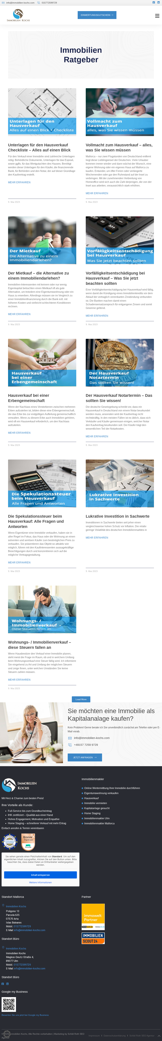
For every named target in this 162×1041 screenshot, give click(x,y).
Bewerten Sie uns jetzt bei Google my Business (25, 1015)
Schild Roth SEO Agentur (141, 1035)
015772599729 (22, 926)
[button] (157, 15)
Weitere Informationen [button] (40, 882)
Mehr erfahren (19, 182)
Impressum (94, 1035)
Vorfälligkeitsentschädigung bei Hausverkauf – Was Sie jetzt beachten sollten (115, 278)
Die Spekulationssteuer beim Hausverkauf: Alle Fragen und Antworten (36, 521)
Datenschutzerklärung (115, 1035)
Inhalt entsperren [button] (40, 875)
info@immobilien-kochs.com (29, 930)
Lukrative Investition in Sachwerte (118, 516)
